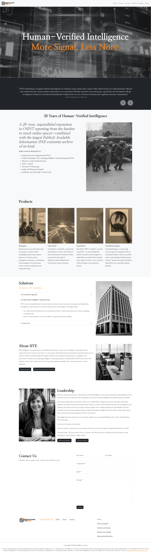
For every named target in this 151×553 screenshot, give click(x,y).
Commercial (25, 323)
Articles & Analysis (137, 3)
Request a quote (25, 369)
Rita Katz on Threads (104, 527)
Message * (80, 480)
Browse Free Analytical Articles (44, 369)
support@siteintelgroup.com (137, 550)
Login (147, 3)
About (115, 3)
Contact (121, 3)
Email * (79, 472)
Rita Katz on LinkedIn (104, 532)
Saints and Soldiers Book (105, 536)
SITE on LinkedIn (102, 523)
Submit (80, 507)
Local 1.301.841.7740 (46, 519)
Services (127, 3)
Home (58, 519)
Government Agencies (29, 294)
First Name (80, 455)
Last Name (108, 455)
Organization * (81, 463)
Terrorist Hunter (82, 440)
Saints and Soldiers (64, 440)
